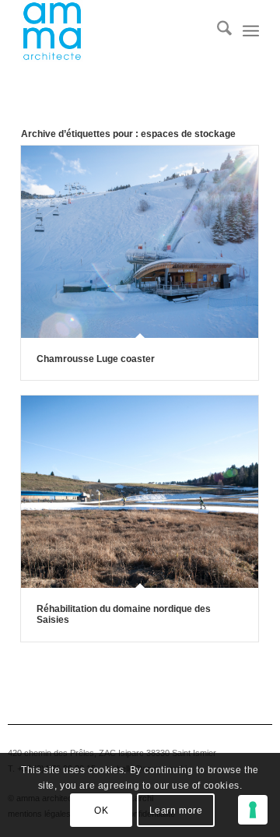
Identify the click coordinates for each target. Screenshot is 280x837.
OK (101, 810)
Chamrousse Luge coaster (96, 358)
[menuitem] (216, 31)
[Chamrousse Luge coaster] (139, 241)
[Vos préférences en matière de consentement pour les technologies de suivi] (253, 810)
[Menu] (251, 31)
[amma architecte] (116, 31)
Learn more (176, 810)
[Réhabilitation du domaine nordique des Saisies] (139, 491)
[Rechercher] (216, 31)
